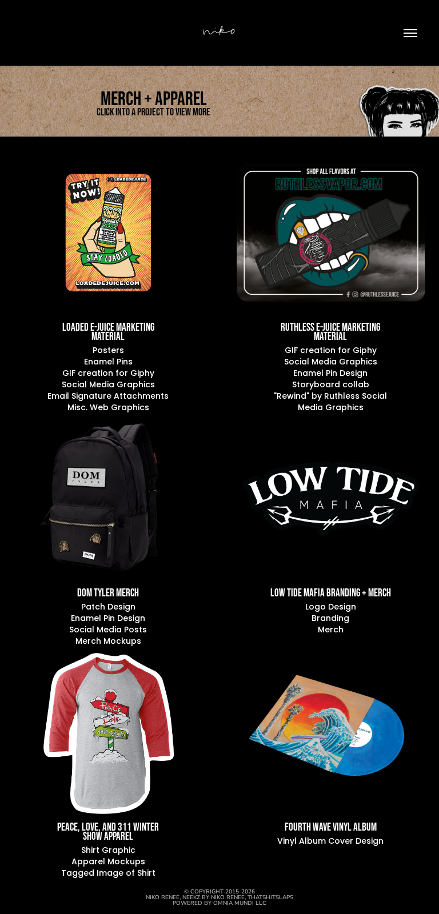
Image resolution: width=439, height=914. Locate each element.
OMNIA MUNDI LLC (239, 903)
